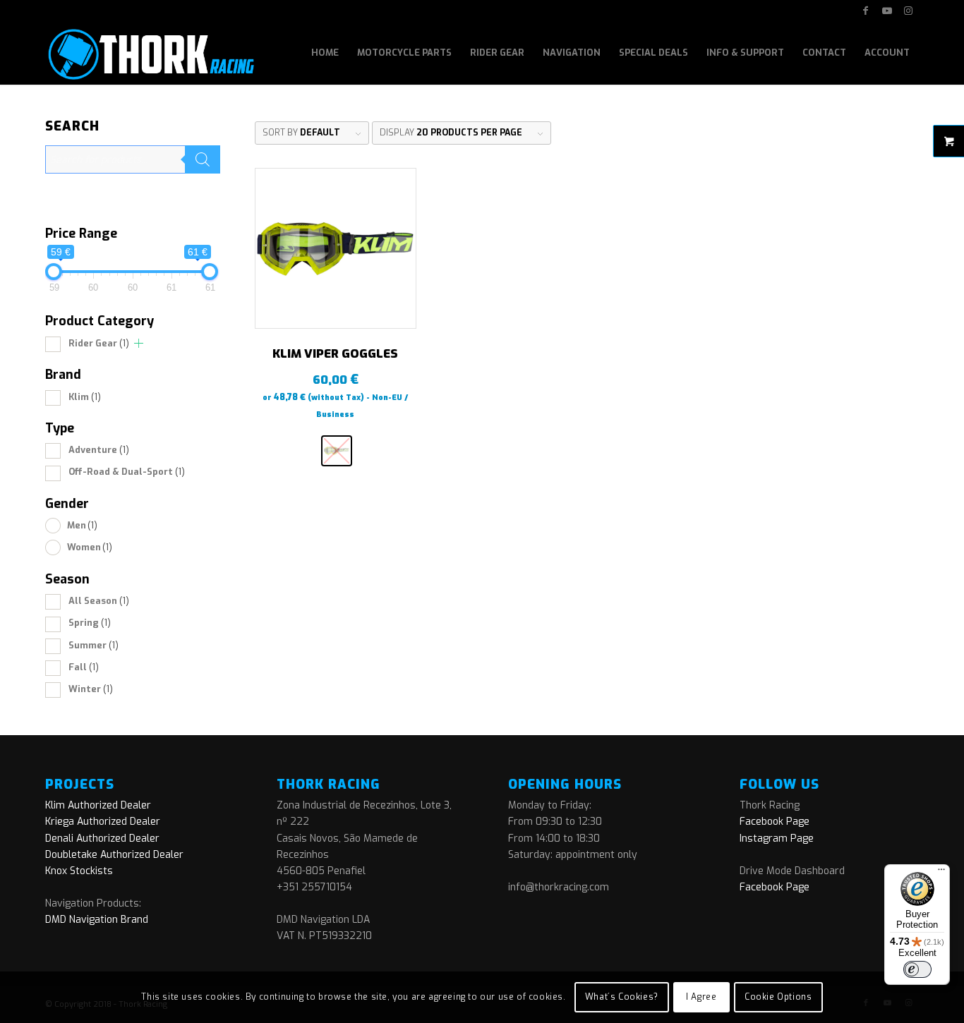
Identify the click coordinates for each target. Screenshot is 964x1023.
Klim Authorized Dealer (98, 805)
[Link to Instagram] (908, 10)
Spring (89, 623)
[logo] (150, 53)
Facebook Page (774, 821)
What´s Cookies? (621, 997)
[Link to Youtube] (886, 10)
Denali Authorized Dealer (102, 838)
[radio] (337, 451)
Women (89, 547)
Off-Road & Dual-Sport (126, 472)
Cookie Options (778, 997)
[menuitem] (325, 53)
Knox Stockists (79, 871)
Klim (84, 397)
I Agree (701, 997)
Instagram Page (777, 838)
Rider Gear (98, 343)
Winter (90, 689)
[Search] (202, 159)
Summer (93, 645)
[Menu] (941, 872)
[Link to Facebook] (865, 10)
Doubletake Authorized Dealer (114, 854)
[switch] (917, 969)
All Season (98, 601)
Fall (83, 667)
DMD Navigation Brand (96, 919)
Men (82, 525)
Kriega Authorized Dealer (102, 821)
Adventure (98, 450)
